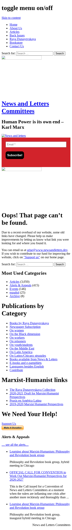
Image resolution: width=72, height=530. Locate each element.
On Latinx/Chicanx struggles (28, 355)
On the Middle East (22, 348)
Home (13, 24)
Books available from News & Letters (33, 359)
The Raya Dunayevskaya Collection (32, 389)
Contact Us (17, 46)
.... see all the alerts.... (15, 444)
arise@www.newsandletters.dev (47, 250)
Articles (14, 31)
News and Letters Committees (25, 107)
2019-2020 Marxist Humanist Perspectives (36, 404)
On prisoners (18, 341)
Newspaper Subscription (25, 326)
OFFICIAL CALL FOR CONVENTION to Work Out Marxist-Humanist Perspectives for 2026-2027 (38, 476)
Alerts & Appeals (20, 285)
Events (14, 289)
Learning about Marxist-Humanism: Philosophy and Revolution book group (40, 453)
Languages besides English (27, 366)
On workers (17, 337)
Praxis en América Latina (25, 400)
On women (17, 330)
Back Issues (17, 35)
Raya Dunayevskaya (23, 39)
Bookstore (16, 42)
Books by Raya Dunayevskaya (29, 323)
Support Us (9, 423)
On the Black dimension (25, 334)
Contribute (16, 370)
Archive (15, 296)
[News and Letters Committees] (14, 135)
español (14, 292)
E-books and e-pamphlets (26, 363)
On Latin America (21, 352)
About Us (16, 28)
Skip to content (11, 17)
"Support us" (32, 257)
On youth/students (21, 345)
